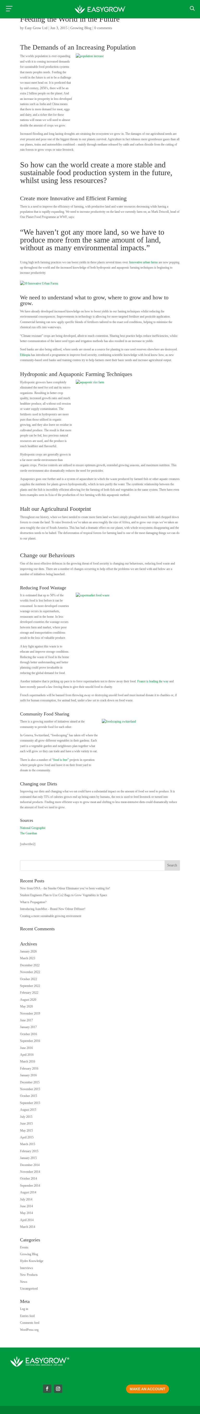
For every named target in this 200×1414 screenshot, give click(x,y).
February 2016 (29, 1068)
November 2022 (30, 972)
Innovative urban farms (143, 262)
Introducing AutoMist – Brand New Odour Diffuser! (52, 909)
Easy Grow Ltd (36, 28)
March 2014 (27, 1227)
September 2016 (30, 1041)
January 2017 (28, 1027)
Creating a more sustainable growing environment (50, 916)
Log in (24, 1309)
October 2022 (28, 979)
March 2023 (27, 958)
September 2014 (30, 1185)
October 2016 (28, 1034)
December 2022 (30, 965)
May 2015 (26, 1130)
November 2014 (30, 1172)
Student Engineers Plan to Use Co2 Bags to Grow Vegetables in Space (63, 895)
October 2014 (28, 1178)
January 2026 (28, 951)
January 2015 (28, 1158)
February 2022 (29, 992)
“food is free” (60, 760)
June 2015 (26, 1123)
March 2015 (27, 1144)
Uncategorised (29, 1288)
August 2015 (28, 1110)
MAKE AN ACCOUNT (147, 1389)
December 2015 (30, 1082)
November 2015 (30, 1089)
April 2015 (27, 1137)
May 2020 (26, 1006)
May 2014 (26, 1213)
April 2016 (27, 1055)
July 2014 (26, 1199)
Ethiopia (25, 355)
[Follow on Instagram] (58, 1389)
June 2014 (26, 1206)
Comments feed (29, 1323)
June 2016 (26, 1048)
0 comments (103, 28)
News (23, 1282)
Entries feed (27, 1316)
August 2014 (28, 1192)
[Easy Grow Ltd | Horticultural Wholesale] (100, 10)
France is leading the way (152, 681)
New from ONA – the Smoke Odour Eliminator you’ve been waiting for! (65, 888)
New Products (29, 1275)
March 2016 (27, 1061)
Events (24, 1247)
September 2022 (30, 986)
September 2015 (30, 1103)
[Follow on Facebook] (47, 1389)
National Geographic (33, 828)
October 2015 (28, 1096)
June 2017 (26, 1020)
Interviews (26, 1268)
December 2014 (30, 1165)
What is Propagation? (33, 902)
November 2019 (30, 1013)
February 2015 (29, 1151)
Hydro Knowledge (31, 1261)
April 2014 (27, 1220)
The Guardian (28, 833)
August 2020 (28, 1000)
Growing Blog (80, 28)
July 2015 (26, 1117)
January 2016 (28, 1075)
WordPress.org (29, 1330)
